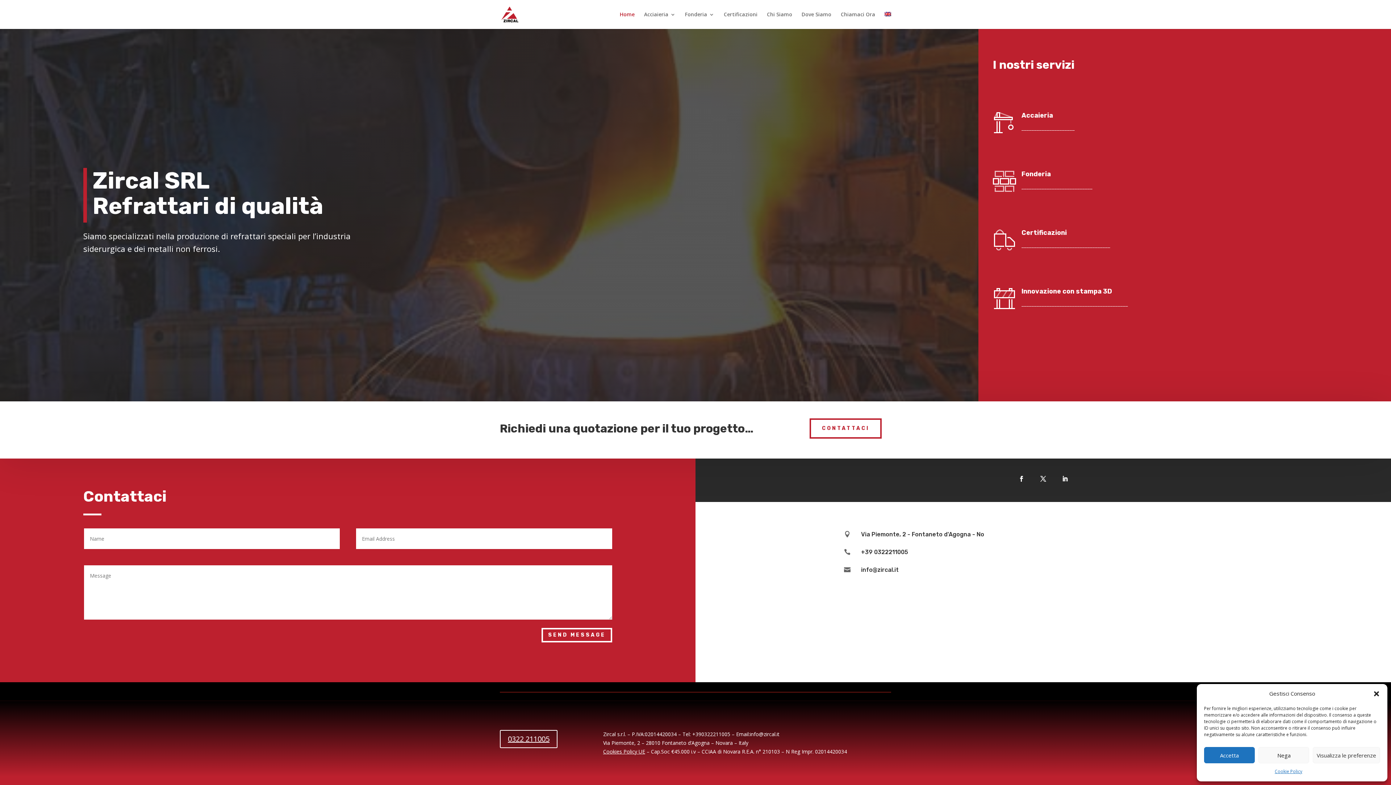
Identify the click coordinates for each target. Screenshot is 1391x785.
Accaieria (1037, 115)
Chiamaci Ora (858, 15)
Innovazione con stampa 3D (1067, 291)
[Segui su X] (1043, 479)
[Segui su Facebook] (1021, 479)
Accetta (1229, 755)
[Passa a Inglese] (888, 20)
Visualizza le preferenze (1346, 755)
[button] (1376, 693)
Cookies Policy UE (624, 751)
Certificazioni (740, 15)
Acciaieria (656, 15)
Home (627, 15)
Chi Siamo (779, 15)
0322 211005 (529, 739)
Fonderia (696, 15)
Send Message (577, 635)
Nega (1284, 755)
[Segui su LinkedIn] (1065, 479)
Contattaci (845, 428)
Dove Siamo (816, 15)
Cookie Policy (1288, 771)
